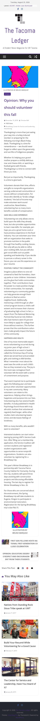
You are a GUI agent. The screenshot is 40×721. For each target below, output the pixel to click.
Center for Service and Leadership (24, 126)
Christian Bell (25, 120)
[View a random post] (35, 56)
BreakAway (9, 126)
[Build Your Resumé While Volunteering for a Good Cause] (20, 621)
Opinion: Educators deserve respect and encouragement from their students (16, 556)
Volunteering (8, 129)
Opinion (7, 94)
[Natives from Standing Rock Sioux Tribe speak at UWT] (20, 583)
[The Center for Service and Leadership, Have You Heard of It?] (20, 658)
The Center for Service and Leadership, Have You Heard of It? (20, 684)
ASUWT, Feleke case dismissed (21, 6)
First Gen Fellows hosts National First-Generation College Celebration (24, 544)
